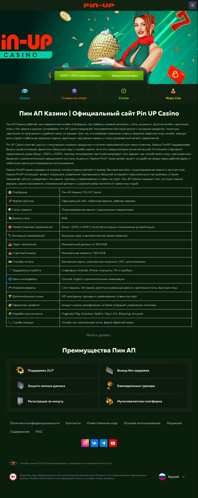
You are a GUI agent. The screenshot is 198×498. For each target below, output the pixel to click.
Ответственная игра (102, 423)
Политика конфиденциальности (35, 423)
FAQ (39, 431)
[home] (99, 5)
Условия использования (142, 423)
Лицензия (174, 423)
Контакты (73, 423)
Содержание (19, 431)
